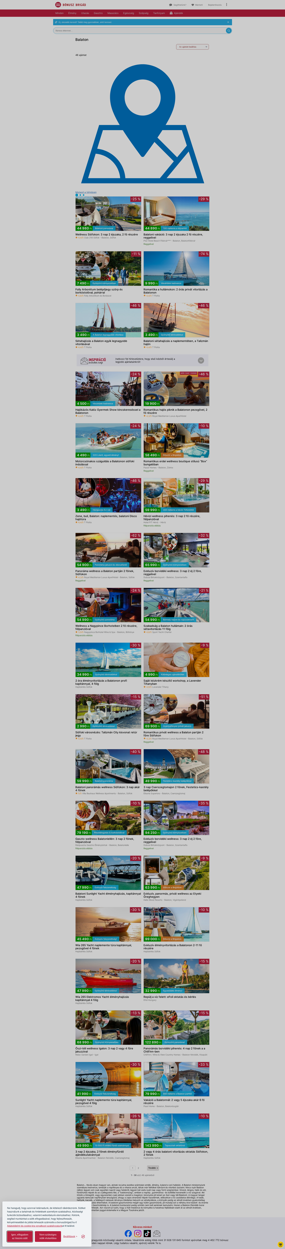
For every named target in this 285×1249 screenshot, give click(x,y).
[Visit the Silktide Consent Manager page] (83, 1236)
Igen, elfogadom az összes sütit (19, 1236)
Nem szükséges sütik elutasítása (47, 1236)
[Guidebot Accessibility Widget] (281, 1245)
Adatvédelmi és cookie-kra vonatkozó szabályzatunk (34, 1225)
